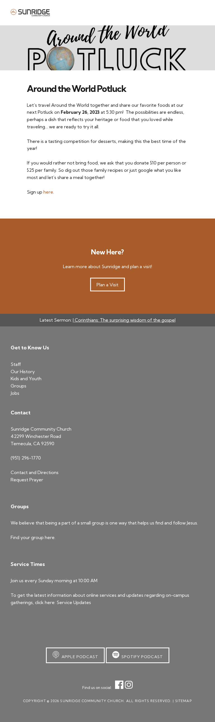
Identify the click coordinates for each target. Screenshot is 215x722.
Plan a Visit (107, 284)
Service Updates (74, 602)
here (48, 192)
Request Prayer (27, 479)
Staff (16, 364)
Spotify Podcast (141, 656)
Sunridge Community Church (30, 13)
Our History (23, 371)
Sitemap (183, 701)
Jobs (15, 393)
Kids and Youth (26, 378)
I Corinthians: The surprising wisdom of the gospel (124, 320)
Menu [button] (197, 12)
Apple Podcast (78, 656)
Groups (18, 386)
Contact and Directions (35, 472)
